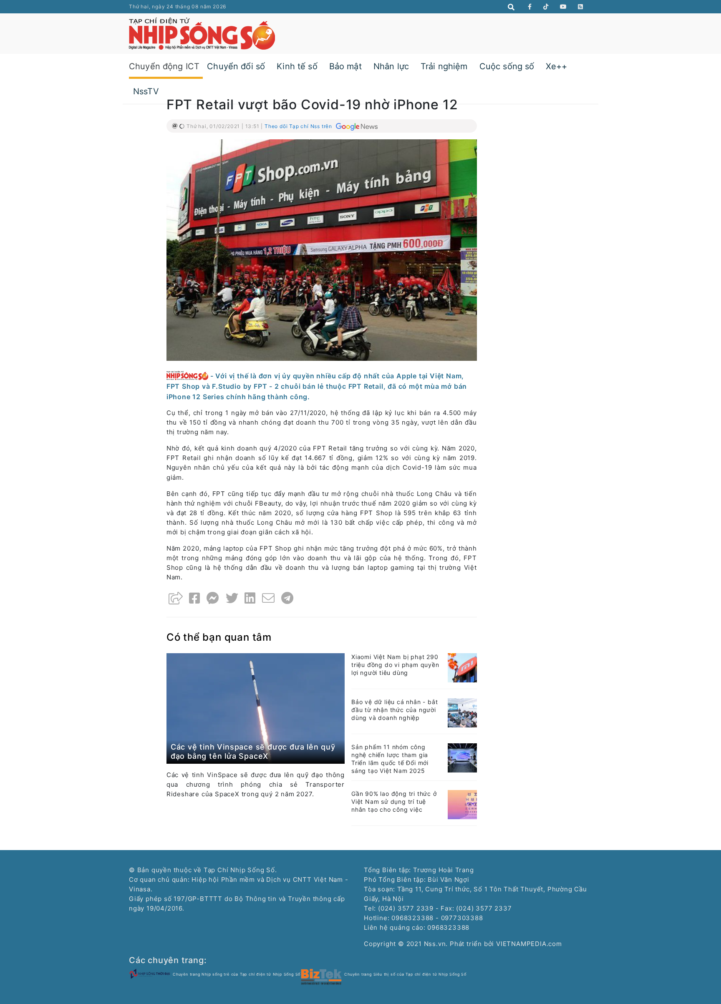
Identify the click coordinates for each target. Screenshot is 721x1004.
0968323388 (448, 927)
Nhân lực (391, 66)
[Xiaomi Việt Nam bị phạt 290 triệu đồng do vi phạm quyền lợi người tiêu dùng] (462, 667)
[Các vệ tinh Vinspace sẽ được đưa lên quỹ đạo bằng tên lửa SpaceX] (255, 708)
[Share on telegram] (287, 598)
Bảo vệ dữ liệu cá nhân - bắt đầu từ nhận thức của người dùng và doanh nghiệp (394, 709)
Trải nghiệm (444, 66)
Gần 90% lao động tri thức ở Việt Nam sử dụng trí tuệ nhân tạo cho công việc (394, 801)
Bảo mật (345, 66)
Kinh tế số (297, 66)
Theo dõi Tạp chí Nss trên (299, 126)
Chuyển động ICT (164, 66)
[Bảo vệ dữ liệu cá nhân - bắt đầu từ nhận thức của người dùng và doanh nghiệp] (462, 712)
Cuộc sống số (506, 66)
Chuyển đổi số (236, 66)
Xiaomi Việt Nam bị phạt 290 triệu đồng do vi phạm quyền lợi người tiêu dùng (395, 664)
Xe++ (556, 66)
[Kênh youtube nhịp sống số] (563, 6)
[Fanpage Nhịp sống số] (530, 6)
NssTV (146, 91)
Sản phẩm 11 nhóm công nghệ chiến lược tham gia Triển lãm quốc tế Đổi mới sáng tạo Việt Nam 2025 (390, 758)
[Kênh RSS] (580, 6)
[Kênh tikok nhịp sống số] (546, 6)
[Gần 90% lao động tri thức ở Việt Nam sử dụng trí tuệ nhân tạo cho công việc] (462, 804)
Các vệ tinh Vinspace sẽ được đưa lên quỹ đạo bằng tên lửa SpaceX (253, 751)
